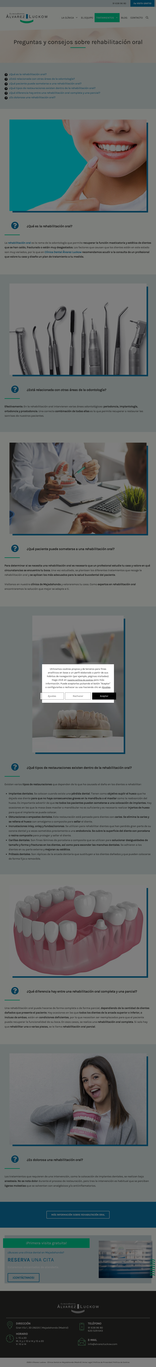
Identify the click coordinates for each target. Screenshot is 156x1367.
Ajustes (106, 687)
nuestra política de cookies (80, 680)
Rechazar (78, 696)
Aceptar (104, 696)
